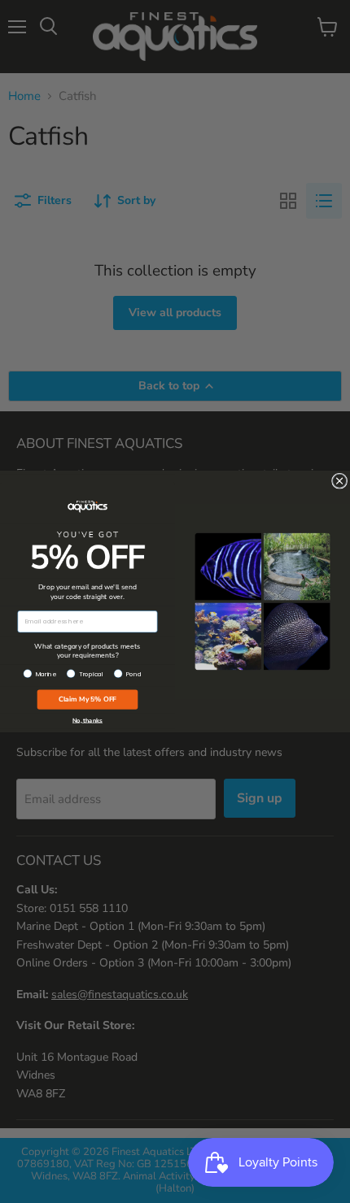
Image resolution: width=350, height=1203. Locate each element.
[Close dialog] (340, 481)
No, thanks (87, 720)
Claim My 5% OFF (87, 700)
